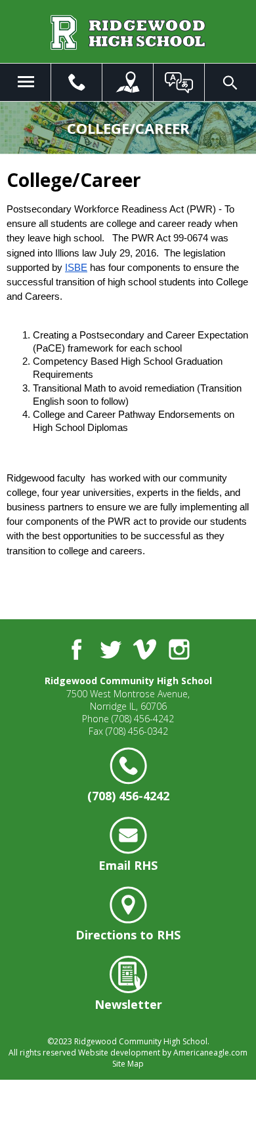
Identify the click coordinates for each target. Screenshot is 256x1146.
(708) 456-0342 (137, 731)
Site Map (128, 1063)
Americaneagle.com (210, 1052)
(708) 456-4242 (143, 718)
